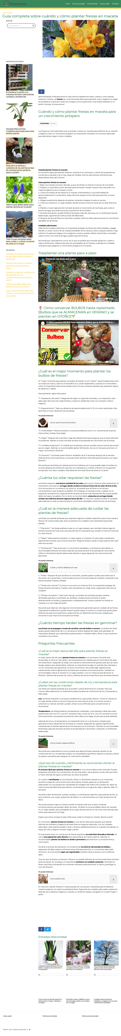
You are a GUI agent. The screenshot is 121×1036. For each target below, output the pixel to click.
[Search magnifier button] (33, 25)
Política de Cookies (50, 1016)
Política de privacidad (90, 1016)
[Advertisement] (78, 74)
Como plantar (92, 4)
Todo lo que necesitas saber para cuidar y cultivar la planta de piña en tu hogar (20, 293)
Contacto (115, 4)
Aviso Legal (7, 1016)
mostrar (52, 123)
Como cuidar (104, 4)
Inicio (68, 4)
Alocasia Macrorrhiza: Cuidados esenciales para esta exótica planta (19, 265)
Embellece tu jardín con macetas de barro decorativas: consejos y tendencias (20, 256)
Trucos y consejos (78, 4)
